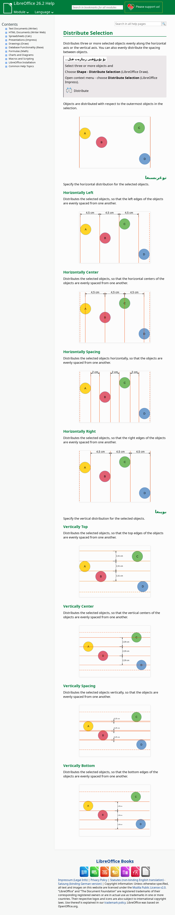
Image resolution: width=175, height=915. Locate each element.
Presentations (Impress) (23, 39)
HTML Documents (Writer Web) (27, 32)
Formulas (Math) (18, 51)
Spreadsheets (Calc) (20, 36)
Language (42, 12)
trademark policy (115, 902)
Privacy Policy (99, 880)
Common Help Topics (21, 66)
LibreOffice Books (115, 861)
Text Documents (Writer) (23, 28)
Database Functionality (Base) (26, 47)
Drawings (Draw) (19, 43)
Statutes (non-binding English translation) (137, 880)
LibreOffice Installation (22, 62)
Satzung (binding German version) (80, 884)
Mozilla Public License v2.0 (149, 887)
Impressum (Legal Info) (73, 880)
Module (19, 12)
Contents (10, 24)
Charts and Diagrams (21, 54)
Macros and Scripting (21, 58)
